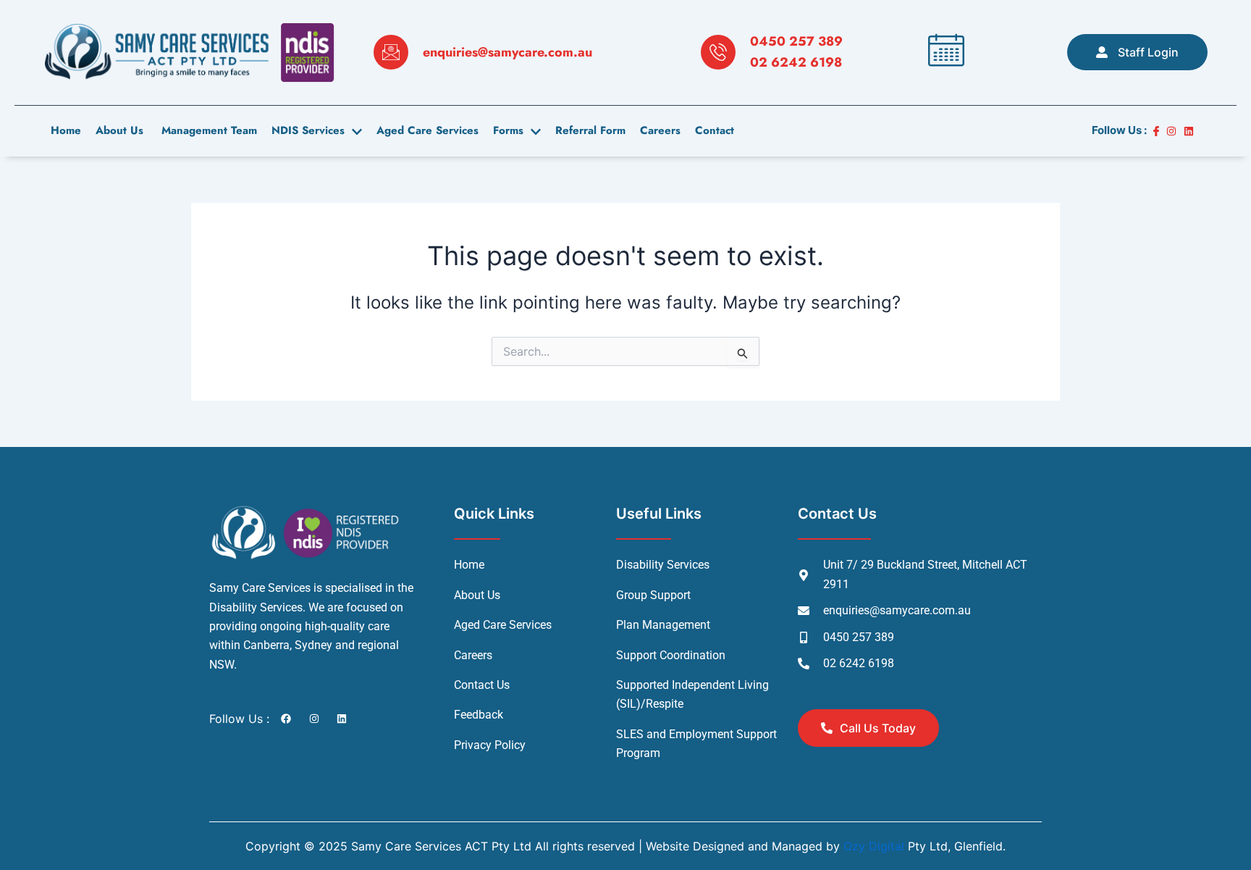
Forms (508, 130)
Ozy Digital (873, 846)
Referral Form (590, 130)
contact (714, 130)
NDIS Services (308, 130)
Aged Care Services (427, 130)
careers (660, 130)
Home (66, 130)
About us (119, 130)
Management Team (207, 130)
